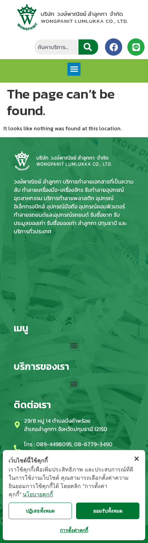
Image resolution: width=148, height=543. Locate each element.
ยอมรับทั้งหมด (108, 511)
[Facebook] (113, 47)
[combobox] (56, 47)
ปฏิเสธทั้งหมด (40, 511)
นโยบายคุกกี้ (38, 494)
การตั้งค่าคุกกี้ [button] (74, 530)
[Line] (136, 47)
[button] (74, 69)
